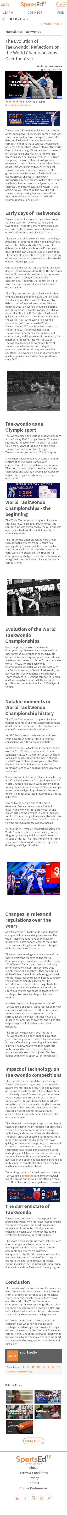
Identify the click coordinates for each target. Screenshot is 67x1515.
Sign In (61, 4)
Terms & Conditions (33, 1473)
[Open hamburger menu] (3, 4)
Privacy (33, 1478)
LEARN (8, 12)
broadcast (28, 1175)
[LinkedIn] (17, 1498)
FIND (60, 12)
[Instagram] (41, 1498)
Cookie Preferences (33, 1488)
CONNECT (35, 12)
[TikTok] (49, 1497)
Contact (33, 1483)
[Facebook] (25, 1498)
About (33, 1467)
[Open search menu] (7, 4)
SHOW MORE (33, 1441)
